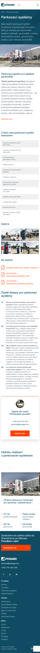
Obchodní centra (8, 616)
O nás (3, 630)
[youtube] (16, 574)
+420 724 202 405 (9, 567)
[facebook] (3, 574)
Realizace (5, 627)
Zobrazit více (6, 119)
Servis (3, 633)
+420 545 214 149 (20, 421)
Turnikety (5, 587)
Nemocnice (5, 601)
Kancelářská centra (9, 604)
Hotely (4, 613)
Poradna (4, 636)
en (19, 5)
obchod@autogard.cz (20, 424)
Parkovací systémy (9, 590)
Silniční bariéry (7, 593)
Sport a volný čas (8, 610)
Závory (4, 584)
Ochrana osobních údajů (9, 649)
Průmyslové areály (8, 607)
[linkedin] (10, 574)
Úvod (3, 624)
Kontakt (4, 639)
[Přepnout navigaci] (38, 5)
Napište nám (20, 433)
